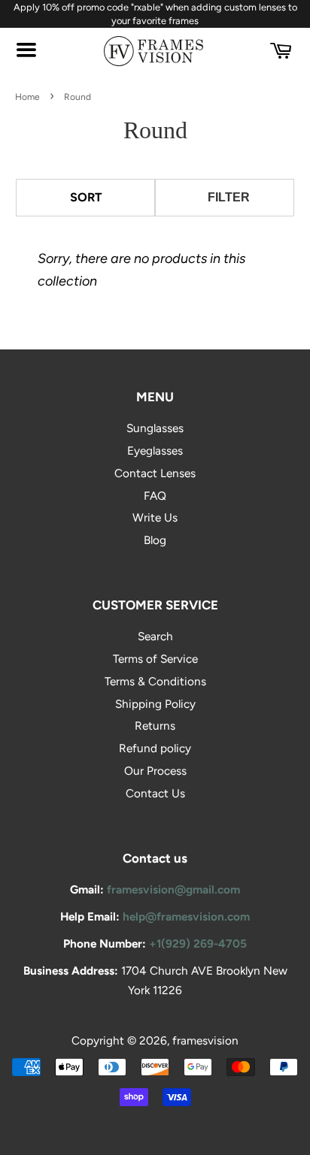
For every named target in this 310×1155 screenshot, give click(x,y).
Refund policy (155, 748)
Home (27, 97)
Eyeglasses (155, 450)
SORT (86, 197)
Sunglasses (155, 428)
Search (155, 636)
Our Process (155, 770)
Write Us (155, 517)
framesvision (205, 1040)
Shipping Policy (155, 704)
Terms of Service (155, 659)
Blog (155, 540)
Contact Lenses (155, 473)
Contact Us (155, 793)
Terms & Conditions (155, 681)
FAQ (155, 495)
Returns (155, 725)
